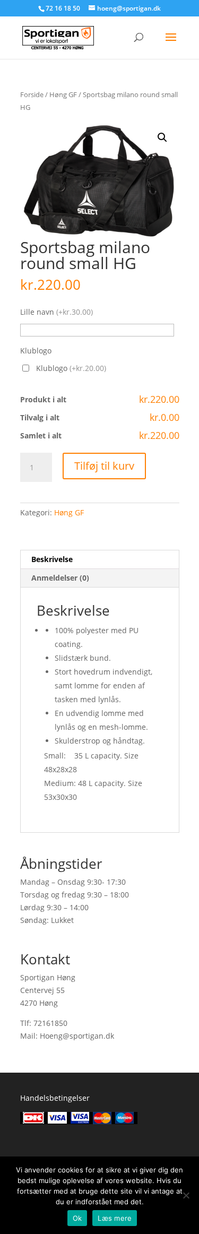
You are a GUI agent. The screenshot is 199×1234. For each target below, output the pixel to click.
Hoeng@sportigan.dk (77, 1036)
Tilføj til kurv (104, 466)
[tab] (100, 559)
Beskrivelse (52, 559)
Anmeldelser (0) (60, 578)
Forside (32, 94)
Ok (77, 1218)
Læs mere (115, 1218)
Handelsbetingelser (55, 1098)
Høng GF (63, 94)
